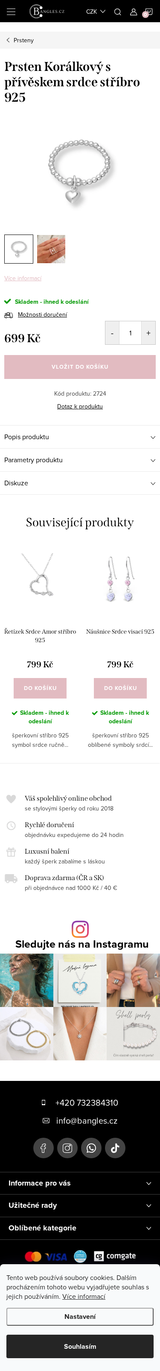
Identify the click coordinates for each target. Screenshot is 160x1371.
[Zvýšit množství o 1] (148, 332)
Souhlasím (80, 1346)
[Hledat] (117, 11)
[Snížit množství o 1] (112, 332)
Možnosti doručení (42, 314)
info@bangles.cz (86, 1120)
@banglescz (115, 1148)
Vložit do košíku (80, 367)
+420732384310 (91, 1148)
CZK (91, 11)
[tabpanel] (40, 653)
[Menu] (11, 11)
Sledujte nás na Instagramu (82, 944)
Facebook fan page (43, 1148)
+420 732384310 (86, 1102)
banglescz (67, 1148)
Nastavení (80, 1316)
